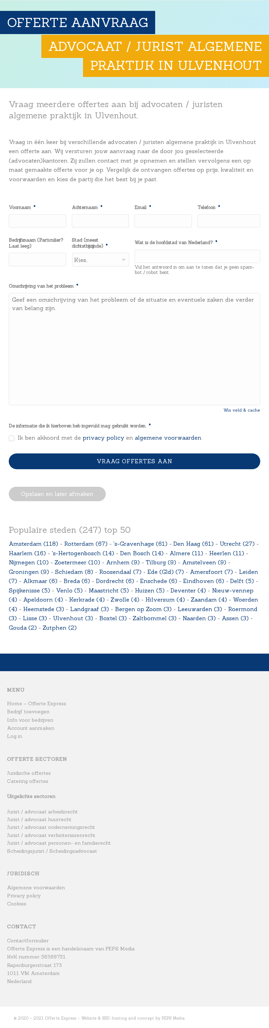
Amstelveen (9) (204, 562)
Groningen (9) (29, 571)
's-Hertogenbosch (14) (83, 553)
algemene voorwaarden (168, 437)
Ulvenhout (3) (73, 618)
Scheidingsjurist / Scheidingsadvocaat (52, 851)
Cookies (16, 904)
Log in (14, 736)
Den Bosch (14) (142, 553)
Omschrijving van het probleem (43, 286)
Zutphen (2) (60, 627)
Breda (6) (76, 580)
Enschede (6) (158, 580)
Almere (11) (186, 553)
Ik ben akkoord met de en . (110, 437)
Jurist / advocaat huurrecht (39, 819)
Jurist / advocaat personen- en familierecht (59, 843)
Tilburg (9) (161, 562)
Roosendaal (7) (120, 571)
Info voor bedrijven (30, 720)
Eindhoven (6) (203, 580)
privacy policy (103, 437)
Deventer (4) (188, 590)
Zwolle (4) (125, 599)
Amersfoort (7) (211, 571)
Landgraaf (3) (89, 609)
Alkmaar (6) (40, 580)
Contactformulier (28, 940)
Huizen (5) (150, 590)
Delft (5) (242, 580)
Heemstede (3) (43, 609)
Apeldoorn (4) (43, 599)
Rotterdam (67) (86, 543)
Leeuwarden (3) (200, 609)
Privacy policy (24, 895)
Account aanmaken (30, 728)
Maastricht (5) (109, 590)
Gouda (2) (23, 627)
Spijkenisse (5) (29, 590)
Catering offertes (27, 781)
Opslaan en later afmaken (57, 493)
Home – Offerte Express (36, 703)
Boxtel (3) (113, 618)
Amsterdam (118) (33, 543)
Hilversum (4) (165, 599)
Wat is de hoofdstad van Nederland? (175, 242)
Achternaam (87, 207)
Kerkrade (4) (87, 599)
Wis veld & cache (241, 410)
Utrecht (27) (237, 543)
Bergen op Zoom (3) (143, 609)
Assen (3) (235, 618)
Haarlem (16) (27, 553)
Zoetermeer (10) (77, 562)
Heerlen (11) (226, 553)
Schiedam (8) (74, 571)
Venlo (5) (69, 590)
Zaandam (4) (209, 599)
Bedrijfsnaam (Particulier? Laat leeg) (36, 243)
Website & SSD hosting (104, 1018)
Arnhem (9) (123, 562)
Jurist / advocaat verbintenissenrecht (51, 835)
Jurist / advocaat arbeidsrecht (42, 811)
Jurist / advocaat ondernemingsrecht (51, 827)
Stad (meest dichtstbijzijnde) (90, 243)
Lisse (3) (35, 618)
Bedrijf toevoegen (28, 711)
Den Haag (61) (193, 543)
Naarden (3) (199, 618)
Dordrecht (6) (115, 580)
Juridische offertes (29, 773)
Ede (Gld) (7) (165, 571)
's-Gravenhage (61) (140, 543)
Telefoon (209, 207)
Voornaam (22, 207)
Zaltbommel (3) (155, 618)
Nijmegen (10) (29, 562)
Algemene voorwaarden (36, 887)
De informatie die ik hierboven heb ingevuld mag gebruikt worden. (80, 426)
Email (142, 207)
